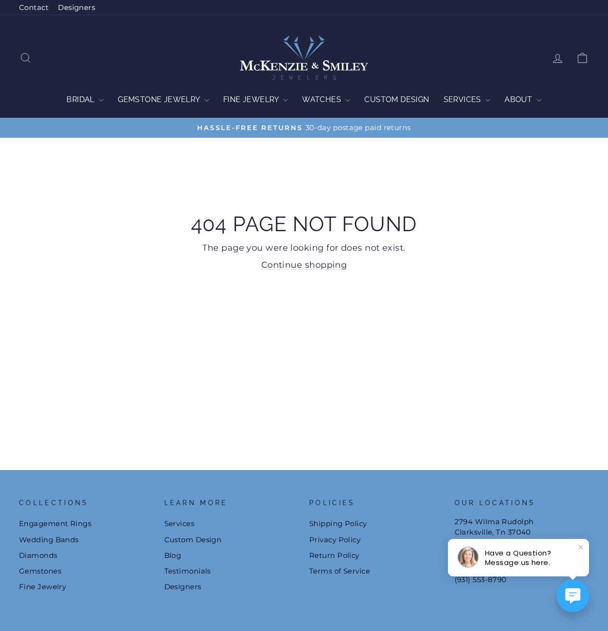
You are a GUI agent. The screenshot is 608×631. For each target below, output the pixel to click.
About (519, 99)
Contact (33, 7)
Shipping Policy (338, 523)
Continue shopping (304, 265)
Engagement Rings (55, 523)
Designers (76, 7)
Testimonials (187, 570)
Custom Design (396, 99)
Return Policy (334, 555)
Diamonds (38, 555)
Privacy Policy (335, 539)
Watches (322, 99)
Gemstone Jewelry (160, 99)
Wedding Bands (49, 539)
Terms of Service (339, 570)
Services (464, 99)
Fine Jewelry (252, 99)
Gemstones (40, 570)
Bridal (81, 99)
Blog (172, 555)
